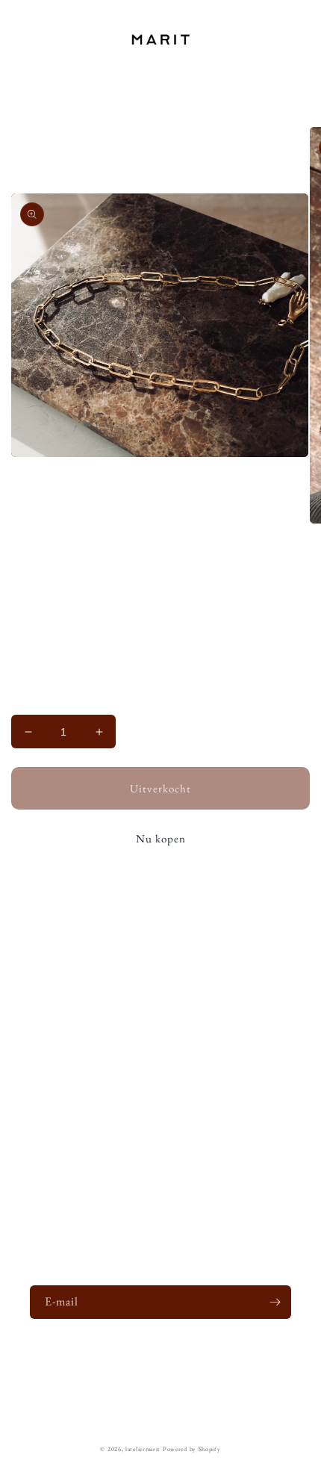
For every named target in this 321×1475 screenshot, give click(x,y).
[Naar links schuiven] (127, 575)
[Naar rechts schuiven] (193, 575)
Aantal (24, 703)
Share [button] (40, 1049)
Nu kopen (161, 838)
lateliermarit (142, 1449)
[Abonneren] (274, 1302)
